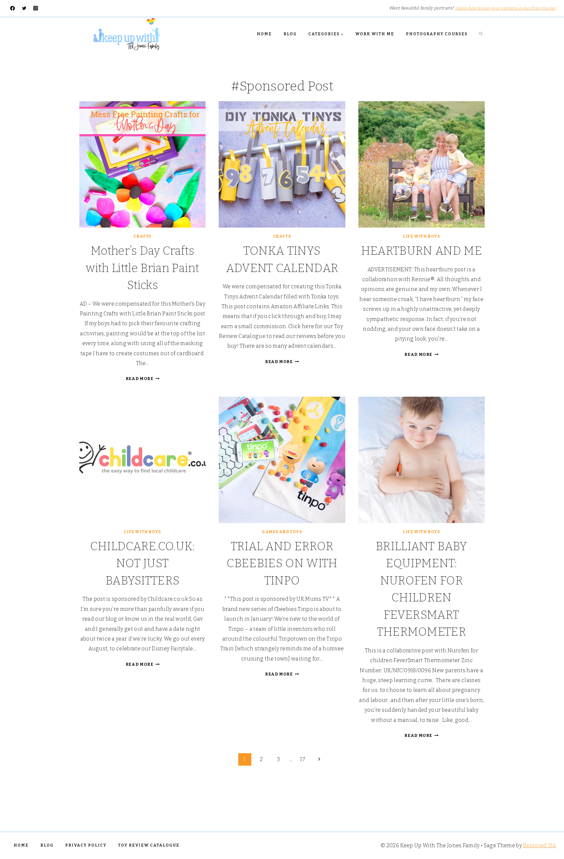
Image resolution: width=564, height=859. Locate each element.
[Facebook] (12, 8)
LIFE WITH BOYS (421, 236)
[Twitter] (24, 8)
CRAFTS (142, 236)
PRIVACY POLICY (85, 845)
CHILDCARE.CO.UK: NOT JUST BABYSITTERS (142, 563)
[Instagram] (35, 8)
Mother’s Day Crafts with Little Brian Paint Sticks (142, 268)
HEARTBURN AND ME (421, 251)
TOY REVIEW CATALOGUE (149, 845)
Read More (143, 378)
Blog (290, 34)
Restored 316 (539, 845)
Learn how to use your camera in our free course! (505, 8)
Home (264, 34)
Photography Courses (437, 34)
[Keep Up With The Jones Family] (126, 34)
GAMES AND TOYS (282, 532)
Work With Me (374, 34)
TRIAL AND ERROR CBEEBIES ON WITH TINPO (282, 563)
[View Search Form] (481, 34)
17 (302, 759)
